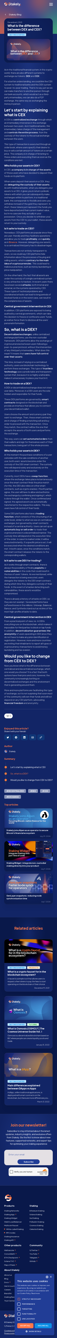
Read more (35, 1293)
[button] (34, 1331)
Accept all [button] (25, 1326)
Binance (13, 242)
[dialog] (34, 1304)
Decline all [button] (43, 1326)
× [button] (51, 1277)
